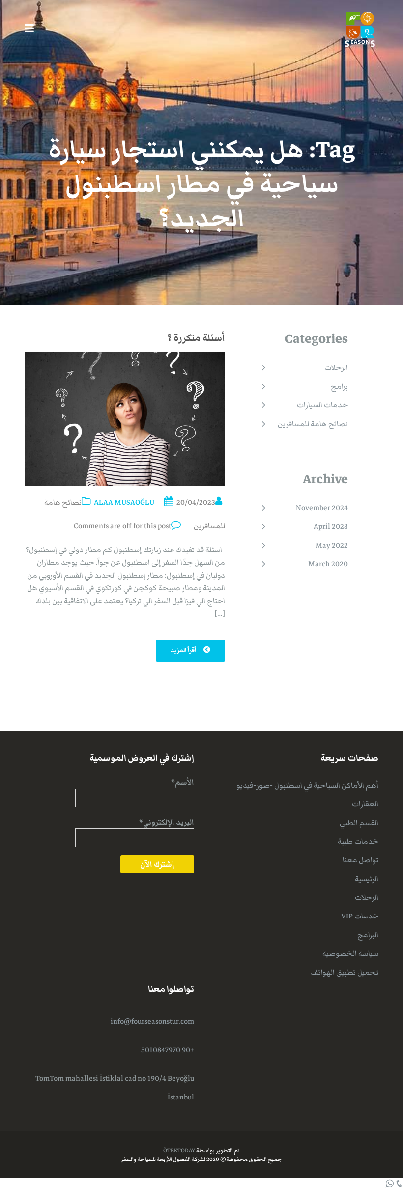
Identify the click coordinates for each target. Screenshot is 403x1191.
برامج (339, 386)
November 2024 (322, 508)
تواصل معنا (360, 860)
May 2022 (332, 545)
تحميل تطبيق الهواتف (344, 972)
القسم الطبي (359, 822)
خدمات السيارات (322, 405)
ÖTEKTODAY (179, 1150)
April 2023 (331, 526)
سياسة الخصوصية (350, 953)
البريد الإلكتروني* (166, 822)
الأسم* (182, 782)
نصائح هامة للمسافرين (313, 423)
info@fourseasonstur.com (152, 1021)
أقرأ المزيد (184, 650)
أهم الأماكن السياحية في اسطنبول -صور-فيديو (307, 785)
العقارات (365, 804)
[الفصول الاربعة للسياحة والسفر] (360, 28)
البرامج (367, 935)
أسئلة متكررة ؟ (196, 338)
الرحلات (336, 367)
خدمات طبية (358, 841)
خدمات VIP (359, 916)
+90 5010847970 (167, 1050)
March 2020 (328, 564)
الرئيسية (366, 879)
